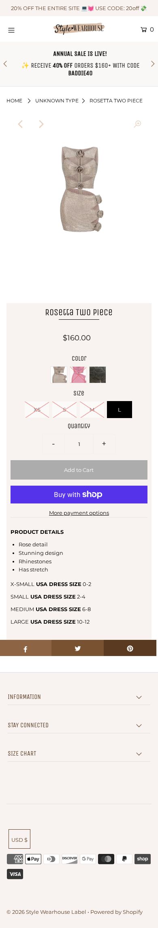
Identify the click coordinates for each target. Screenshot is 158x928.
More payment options (79, 513)
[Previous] (21, 124)
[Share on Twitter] (77, 648)
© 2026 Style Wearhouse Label (46, 912)
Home (14, 101)
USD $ (19, 840)
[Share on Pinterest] (130, 648)
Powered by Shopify (116, 912)
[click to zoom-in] (137, 124)
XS (37, 409)
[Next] (40, 124)
